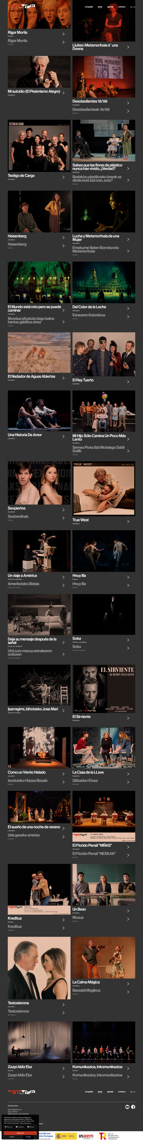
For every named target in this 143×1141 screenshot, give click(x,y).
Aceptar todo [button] (20, 1133)
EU (134, 7)
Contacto (121, 7)
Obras (100, 7)
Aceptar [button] (12, 1137)
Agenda (110, 7)
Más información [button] (25, 1123)
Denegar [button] (28, 1137)
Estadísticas (21, 1127)
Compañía (89, 7)
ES (131, 7)
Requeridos (10, 1127)
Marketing (32, 1127)
